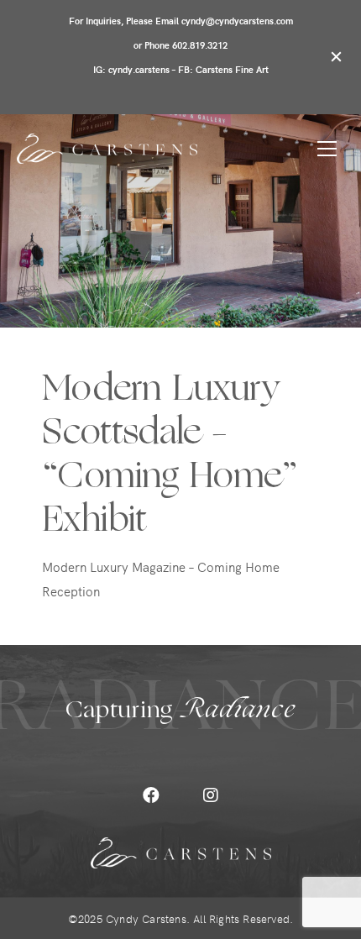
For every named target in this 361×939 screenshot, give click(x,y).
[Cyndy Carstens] (107, 148)
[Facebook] (151, 795)
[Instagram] (210, 795)
